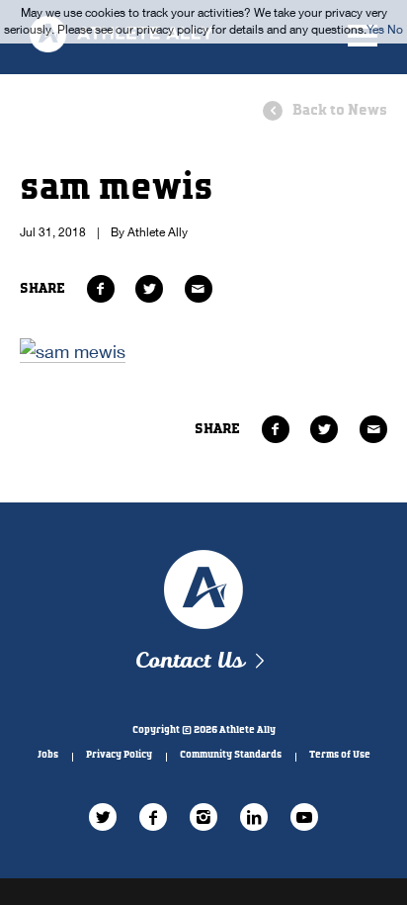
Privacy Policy (119, 755)
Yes (375, 29)
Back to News (339, 110)
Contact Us (189, 661)
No (395, 29)
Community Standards (231, 755)
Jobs (48, 755)
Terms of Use (339, 755)
